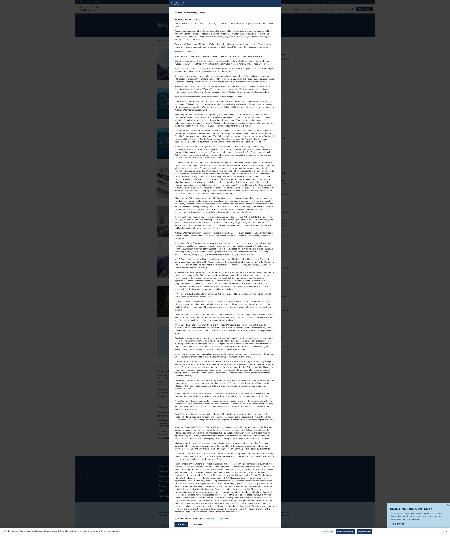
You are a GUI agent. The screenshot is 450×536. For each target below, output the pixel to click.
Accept (181, 524)
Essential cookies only (345, 531)
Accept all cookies (364, 531)
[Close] (446, 531)
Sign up (397, 524)
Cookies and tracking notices (216, 518)
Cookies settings (327, 531)
